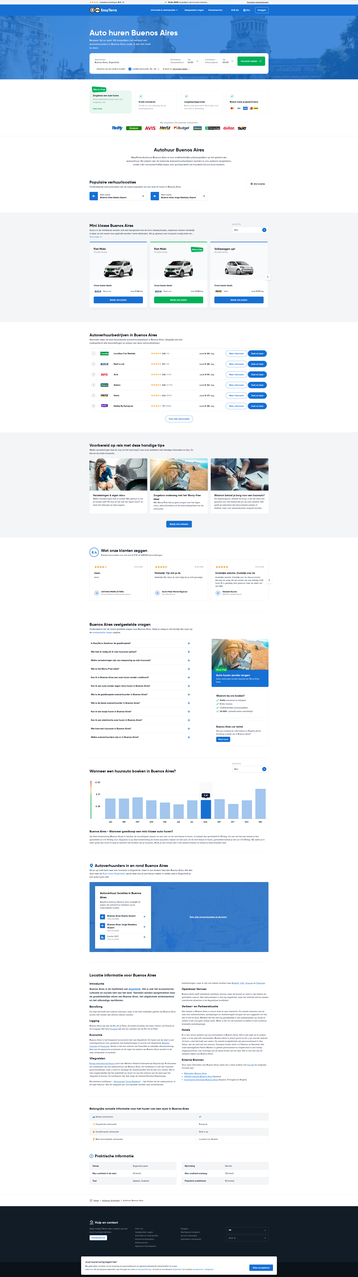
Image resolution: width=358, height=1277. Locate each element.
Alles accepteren (261, 1267)
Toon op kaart (113, 918)
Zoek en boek (257, 353)
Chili (242, 983)
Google (250, 1065)
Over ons (139, 1228)
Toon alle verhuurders (179, 418)
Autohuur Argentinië (111, 1200)
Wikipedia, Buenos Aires (195, 1073)
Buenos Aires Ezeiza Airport (113, 196)
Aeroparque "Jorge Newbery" (127, 1081)
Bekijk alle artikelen (179, 524)
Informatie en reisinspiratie (146, 1235)
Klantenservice (215, 10)
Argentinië (135, 989)
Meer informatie (236, 353)
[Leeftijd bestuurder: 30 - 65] (130, 69)
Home (96, 1200)
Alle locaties (259, 183)
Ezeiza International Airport (102, 1063)
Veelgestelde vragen (194, 10)
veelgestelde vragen (103, 632)
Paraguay (105, 1046)
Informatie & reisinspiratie (163, 10)
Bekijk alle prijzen (118, 299)
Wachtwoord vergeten (190, 1232)
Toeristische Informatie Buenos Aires (201, 1079)
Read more (223, 739)
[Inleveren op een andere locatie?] (94, 69)
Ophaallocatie (100, 59)
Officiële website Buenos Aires (198, 1076)
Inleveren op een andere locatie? (111, 69)
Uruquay (114, 1029)
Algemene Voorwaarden (145, 1246)
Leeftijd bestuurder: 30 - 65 (144, 69)
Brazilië (165, 1043)
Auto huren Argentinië (114, 873)
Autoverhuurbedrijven (144, 1239)
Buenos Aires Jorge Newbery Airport (178, 196)
